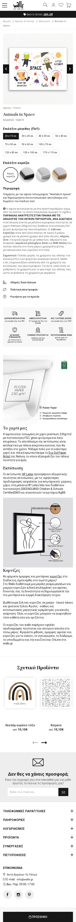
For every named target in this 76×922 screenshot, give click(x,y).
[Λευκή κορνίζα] (43, 174)
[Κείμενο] (56, 692)
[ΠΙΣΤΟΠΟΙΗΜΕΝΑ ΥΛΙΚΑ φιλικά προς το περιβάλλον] (61, 330)
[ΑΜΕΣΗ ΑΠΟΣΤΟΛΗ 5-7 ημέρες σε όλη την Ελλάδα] (38, 314)
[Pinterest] (29, 894)
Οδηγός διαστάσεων (23, 282)
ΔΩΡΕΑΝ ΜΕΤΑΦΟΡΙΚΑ (14, 318)
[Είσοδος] (53, 5)
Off (48, 14)
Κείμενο (56, 725)
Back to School (39, 14)
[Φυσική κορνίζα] (59, 174)
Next (70, 68)
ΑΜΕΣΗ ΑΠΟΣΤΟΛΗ (38, 318)
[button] (4, 5)
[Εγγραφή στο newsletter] (63, 792)
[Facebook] (7, 894)
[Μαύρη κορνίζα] (26, 174)
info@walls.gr (25, 879)
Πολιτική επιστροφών (24, 289)
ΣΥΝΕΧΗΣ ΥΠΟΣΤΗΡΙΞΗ (37, 335)
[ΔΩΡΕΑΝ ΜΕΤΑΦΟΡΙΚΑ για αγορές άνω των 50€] (14, 314)
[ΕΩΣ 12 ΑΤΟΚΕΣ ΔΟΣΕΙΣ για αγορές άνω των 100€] (61, 314)
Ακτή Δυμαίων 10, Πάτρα (22, 874)
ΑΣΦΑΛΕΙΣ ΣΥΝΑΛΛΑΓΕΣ (15, 336)
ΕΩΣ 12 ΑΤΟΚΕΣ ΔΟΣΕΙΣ (61, 318)
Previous (6, 68)
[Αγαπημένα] (61, 5)
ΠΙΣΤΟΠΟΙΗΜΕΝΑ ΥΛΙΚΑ (61, 335)
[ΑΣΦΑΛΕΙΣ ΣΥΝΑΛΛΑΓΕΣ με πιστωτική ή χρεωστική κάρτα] (14, 330)
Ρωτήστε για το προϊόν (24, 296)
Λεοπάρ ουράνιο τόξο (20, 725)
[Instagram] (18, 894)
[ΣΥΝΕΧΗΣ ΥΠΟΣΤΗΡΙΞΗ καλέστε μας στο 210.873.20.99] (38, 330)
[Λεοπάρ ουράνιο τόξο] (20, 692)
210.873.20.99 (38, 340)
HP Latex (27, 474)
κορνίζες (56, 576)
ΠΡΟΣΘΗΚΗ (39, 917)
